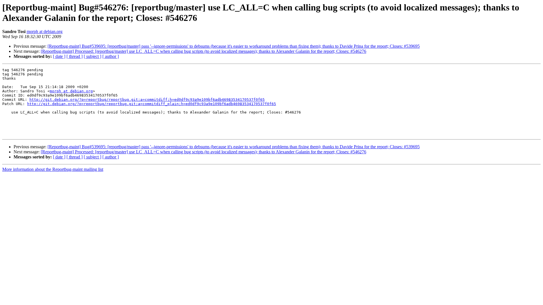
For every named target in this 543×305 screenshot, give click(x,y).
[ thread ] (74, 56)
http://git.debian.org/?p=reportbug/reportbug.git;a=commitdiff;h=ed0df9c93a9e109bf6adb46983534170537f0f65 (147, 99)
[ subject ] (92, 56)
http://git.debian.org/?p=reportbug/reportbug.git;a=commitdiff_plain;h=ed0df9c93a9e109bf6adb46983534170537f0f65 (151, 104)
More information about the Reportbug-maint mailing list (52, 169)
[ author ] (110, 56)
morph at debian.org (45, 31)
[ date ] (59, 56)
